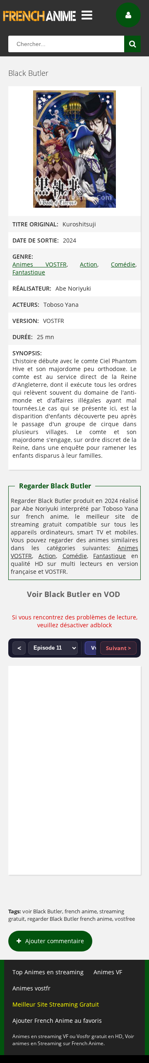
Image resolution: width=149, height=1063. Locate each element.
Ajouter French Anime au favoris (57, 1020)
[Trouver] (132, 44)
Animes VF (108, 972)
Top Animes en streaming (48, 972)
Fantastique (28, 272)
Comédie (123, 264)
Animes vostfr (31, 988)
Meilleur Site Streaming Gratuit (55, 1004)
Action (88, 264)
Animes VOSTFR (39, 264)
